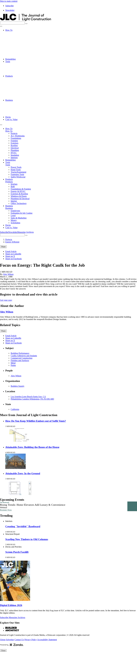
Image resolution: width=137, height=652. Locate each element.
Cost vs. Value (11, 119)
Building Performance (20, 353)
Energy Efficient (12, 242)
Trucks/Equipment (18, 69)
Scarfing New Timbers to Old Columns (26, 539)
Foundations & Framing (21, 83)
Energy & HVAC (18, 86)
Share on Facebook (13, 259)
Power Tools (16, 64)
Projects (14, 32)
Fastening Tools (17, 71)
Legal (13, 107)
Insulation (15, 54)
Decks (8, 117)
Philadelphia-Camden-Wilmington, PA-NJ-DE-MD (32, 399)
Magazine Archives (25, 232)
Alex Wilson (8, 274)
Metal (13, 363)
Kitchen (14, 78)
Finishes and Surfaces (20, 360)
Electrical (15, 47)
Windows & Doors (19, 90)
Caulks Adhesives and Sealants (24, 356)
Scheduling (15, 114)
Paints (13, 365)
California (15, 409)
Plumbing (15, 49)
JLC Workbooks (18, 35)
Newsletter (9, 10)
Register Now (6, 510)
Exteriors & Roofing (19, 88)
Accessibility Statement (47, 639)
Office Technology (19, 98)
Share (3, 247)
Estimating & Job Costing (21, 105)
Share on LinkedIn (13, 254)
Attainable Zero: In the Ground (22, 473)
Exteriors (14, 42)
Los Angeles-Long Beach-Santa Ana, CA (28, 396)
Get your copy (6, 300)
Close (3, 651)
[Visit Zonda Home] (12, 646)
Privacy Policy (30, 639)
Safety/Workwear (18, 73)
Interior (14, 95)
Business (9, 100)
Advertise (10, 639)
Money (14, 112)
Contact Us (19, 639)
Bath (13, 81)
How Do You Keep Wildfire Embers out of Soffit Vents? (35, 421)
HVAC (14, 52)
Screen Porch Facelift (16, 552)
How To (8, 30)
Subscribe (9, 6)
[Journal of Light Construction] (25, 20)
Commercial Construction (21, 358)
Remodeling (10, 59)
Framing (14, 40)
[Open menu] (1, 26)
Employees (15, 102)
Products (9, 76)
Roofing (14, 44)
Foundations (16, 37)
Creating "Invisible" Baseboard (22, 526)
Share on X (10, 256)
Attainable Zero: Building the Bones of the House (32, 447)
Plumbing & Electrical (20, 93)
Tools (7, 61)
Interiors (14, 57)
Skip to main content (8, 1)
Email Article (10, 251)
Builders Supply (17, 386)
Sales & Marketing (18, 110)
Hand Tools (16, 66)
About (2, 639)
